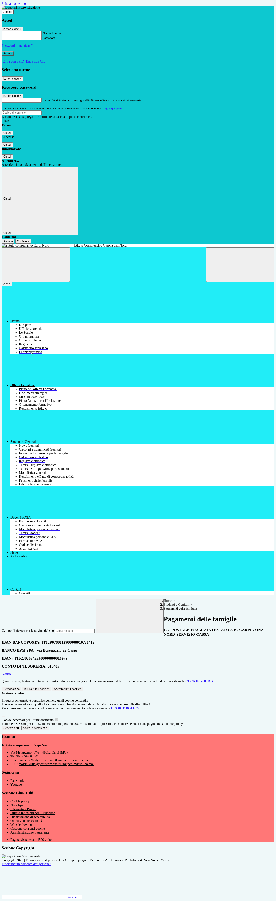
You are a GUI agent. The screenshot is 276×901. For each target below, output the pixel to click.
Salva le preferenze (35, 728)
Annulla (8, 241)
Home (168, 600)
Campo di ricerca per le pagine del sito (28, 630)
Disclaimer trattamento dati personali (26, 864)
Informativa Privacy (23, 809)
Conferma (23, 241)
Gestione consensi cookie (27, 828)
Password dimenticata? (17, 45)
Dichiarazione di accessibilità (30, 817)
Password (49, 38)
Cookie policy (20, 801)
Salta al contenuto (14, 3)
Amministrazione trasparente (29, 832)
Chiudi (7, 133)
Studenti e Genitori (176, 604)
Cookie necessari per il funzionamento (28, 720)
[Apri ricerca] (240, 264)
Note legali (17, 805)
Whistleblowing (21, 824)
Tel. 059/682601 (27, 756)
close (6, 284)
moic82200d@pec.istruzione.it (56, 764)
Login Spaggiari (112, 108)
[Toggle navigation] (36, 264)
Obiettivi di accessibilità (26, 821)
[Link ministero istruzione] (21, 7)
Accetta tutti (67, 689)
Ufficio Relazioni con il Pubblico (32, 813)
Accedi (7, 11)
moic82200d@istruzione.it (55, 760)
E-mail (47, 100)
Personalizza (11, 689)
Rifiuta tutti (37, 689)
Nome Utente (51, 33)
